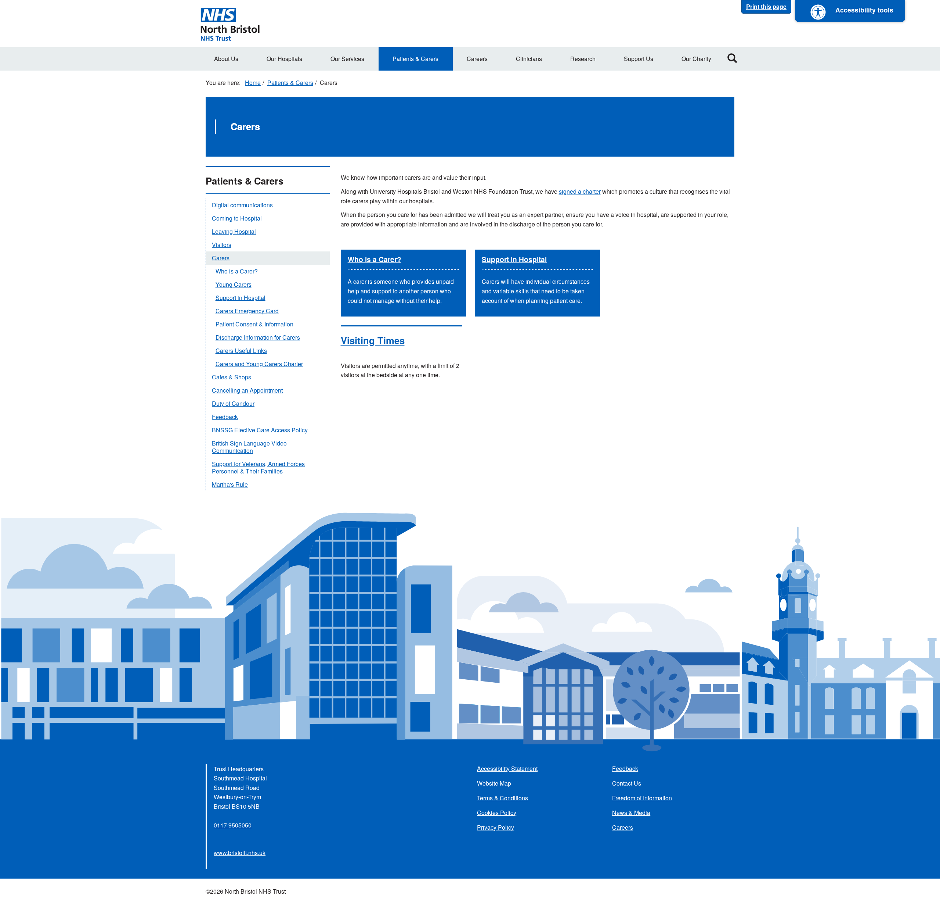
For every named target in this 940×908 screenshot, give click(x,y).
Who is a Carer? (374, 259)
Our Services (347, 58)
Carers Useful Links (241, 350)
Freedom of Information (642, 798)
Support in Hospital (514, 259)
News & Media (631, 812)
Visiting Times (373, 340)
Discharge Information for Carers (258, 337)
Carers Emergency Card (247, 311)
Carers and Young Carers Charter (259, 364)
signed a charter (580, 191)
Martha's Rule (230, 484)
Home (253, 82)
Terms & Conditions (502, 798)
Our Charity (696, 58)
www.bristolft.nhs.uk (239, 852)
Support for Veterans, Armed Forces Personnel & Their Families (258, 467)
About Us (226, 58)
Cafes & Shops (231, 377)
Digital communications (242, 205)
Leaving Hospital (234, 231)
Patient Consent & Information (254, 324)
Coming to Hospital (237, 218)
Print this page (766, 6)
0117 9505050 (233, 825)
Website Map (494, 783)
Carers (220, 258)
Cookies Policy (496, 812)
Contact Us (626, 783)
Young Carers (234, 284)
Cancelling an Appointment (247, 390)
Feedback (225, 416)
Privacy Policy (495, 827)
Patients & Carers (415, 58)
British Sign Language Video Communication (249, 447)
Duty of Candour (233, 403)
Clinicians (529, 58)
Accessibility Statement (507, 768)
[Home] (230, 23)
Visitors (221, 244)
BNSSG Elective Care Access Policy (260, 430)
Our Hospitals (284, 58)
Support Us (638, 58)
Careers (477, 58)
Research (583, 58)
